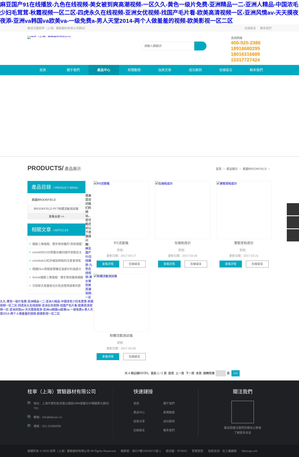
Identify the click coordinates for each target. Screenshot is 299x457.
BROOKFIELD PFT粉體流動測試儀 (56, 208)
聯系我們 (266, 28)
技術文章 (164, 70)
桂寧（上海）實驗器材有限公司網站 (61, 28)
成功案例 (195, 70)
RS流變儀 (121, 243)
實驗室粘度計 (244, 243)
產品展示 (232, 168)
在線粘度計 (183, 243)
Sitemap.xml (249, 451)
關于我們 (73, 70)
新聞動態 (134, 70)
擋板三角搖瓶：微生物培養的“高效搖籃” (57, 243)
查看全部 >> (56, 216)
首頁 (42, 70)
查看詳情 (107, 263)
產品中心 (103, 70)
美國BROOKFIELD (255, 168)
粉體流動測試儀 (121, 335)
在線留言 (250, 28)
